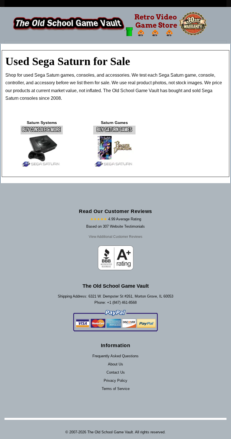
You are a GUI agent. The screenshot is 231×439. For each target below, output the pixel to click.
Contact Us (115, 372)
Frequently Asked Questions (115, 356)
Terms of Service (116, 389)
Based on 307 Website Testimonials (115, 226)
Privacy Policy (115, 380)
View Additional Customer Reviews (115, 237)
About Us (115, 364)
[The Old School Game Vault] (111, 24)
